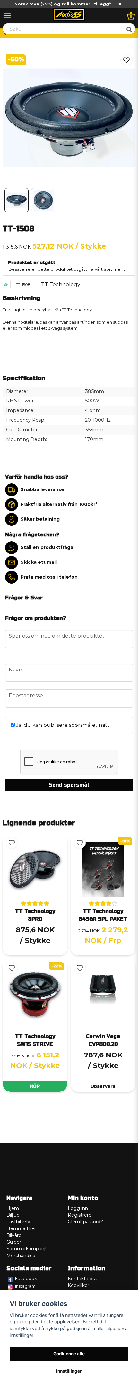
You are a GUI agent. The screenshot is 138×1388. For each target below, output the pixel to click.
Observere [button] (103, 1086)
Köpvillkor (78, 1285)
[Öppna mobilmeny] (7, 15)
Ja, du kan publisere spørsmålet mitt (62, 725)
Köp (35, 1086)
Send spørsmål (69, 785)
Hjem (12, 1208)
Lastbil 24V (18, 1222)
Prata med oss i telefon (49, 577)
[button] (126, 60)
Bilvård (14, 1235)
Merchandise (20, 1255)
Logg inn (78, 1208)
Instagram (25, 1286)
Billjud (13, 1215)
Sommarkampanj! (26, 1249)
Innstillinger (69, 1371)
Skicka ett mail (39, 562)
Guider (13, 1242)
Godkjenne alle (69, 1353)
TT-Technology (60, 284)
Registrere (79, 1215)
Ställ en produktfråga (47, 547)
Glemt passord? (85, 1222)
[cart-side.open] (131, 15)
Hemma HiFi (20, 1228)
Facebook (26, 1278)
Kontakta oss (82, 1279)
